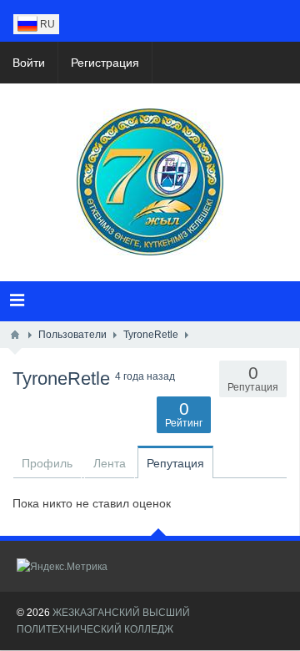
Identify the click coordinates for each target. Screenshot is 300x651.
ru (46, 24)
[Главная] (15, 334)
